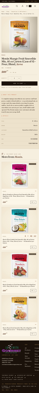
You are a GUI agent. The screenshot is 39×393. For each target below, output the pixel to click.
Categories (28, 361)
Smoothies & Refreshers (18, 11)
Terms (37, 370)
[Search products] (17, 6)
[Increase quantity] (19, 78)
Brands (27, 353)
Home (3, 11)
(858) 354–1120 (6, 362)
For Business (27, 365)
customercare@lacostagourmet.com (12, 364)
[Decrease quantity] (10, 78)
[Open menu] (35, 6)
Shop (7, 11)
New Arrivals (27, 357)
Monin (3, 55)
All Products (27, 349)
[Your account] (22, 6)
